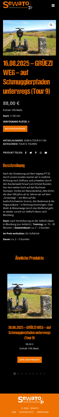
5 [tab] (29, 373)
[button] (25, 152)
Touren (32, 144)
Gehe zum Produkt (29, 359)
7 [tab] (37, 373)
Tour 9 (23, 144)
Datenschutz (26, 412)
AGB (14, 412)
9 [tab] (44, 373)
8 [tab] (41, 373)
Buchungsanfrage (15, 128)
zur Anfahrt (23, 224)
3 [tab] (22, 373)
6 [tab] (33, 373)
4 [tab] (26, 373)
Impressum (43, 412)
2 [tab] (18, 373)
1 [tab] (14, 373)
